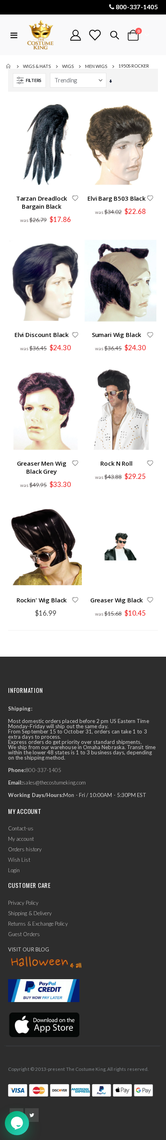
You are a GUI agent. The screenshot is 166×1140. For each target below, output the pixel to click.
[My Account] (75, 35)
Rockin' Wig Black (41, 600)
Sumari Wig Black (116, 335)
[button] (75, 198)
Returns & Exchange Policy (38, 923)
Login (14, 870)
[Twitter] (32, 1115)
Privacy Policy (23, 903)
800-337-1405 (137, 6)
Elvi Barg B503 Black (116, 198)
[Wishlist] (94, 35)
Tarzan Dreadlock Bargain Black (41, 202)
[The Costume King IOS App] (43, 1024)
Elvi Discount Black (41, 335)
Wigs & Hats (37, 66)
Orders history (25, 849)
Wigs (68, 66)
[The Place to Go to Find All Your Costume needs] (44, 35)
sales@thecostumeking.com (54, 782)
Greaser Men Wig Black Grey (41, 467)
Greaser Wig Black (116, 600)
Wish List (19, 860)
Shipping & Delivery (30, 913)
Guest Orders (24, 934)
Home (9, 66)
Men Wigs (96, 66)
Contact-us (20, 828)
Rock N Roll (116, 463)
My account (21, 839)
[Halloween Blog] (46, 962)
